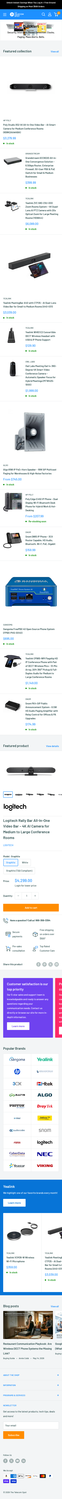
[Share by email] (56, 964)
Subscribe (13, 1434)
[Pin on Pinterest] (44, 964)
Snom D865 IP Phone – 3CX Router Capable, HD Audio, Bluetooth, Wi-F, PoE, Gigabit (40, 540)
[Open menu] (4, 14)
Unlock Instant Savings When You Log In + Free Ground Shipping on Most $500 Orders (31, 4)
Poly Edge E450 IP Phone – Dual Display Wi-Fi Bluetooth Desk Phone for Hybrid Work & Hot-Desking (41, 505)
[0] (56, 14)
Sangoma (7, 624)
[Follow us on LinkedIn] (23, 1461)
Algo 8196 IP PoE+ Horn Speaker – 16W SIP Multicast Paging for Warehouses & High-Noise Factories (29, 471)
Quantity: (8, 895)
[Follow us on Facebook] (5, 1461)
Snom (28, 532)
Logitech (8, 845)
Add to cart (31, 907)
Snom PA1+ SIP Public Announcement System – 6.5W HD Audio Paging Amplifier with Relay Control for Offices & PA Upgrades (41, 711)
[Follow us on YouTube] (17, 1461)
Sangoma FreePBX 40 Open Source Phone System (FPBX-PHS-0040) (29, 631)
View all (55, 51)
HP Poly (7, 120)
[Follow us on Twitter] (11, 1461)
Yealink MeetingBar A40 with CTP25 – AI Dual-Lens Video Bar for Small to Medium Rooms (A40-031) (29, 304)
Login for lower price (25, 885)
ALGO (5, 465)
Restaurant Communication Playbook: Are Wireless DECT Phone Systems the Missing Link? (27, 1348)
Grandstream (32, 153)
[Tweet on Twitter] (50, 964)
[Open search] (43, 14)
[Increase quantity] (35, 895)
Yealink (29, 198)
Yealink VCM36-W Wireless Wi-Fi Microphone (20, 1259)
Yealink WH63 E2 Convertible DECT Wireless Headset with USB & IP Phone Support (40, 336)
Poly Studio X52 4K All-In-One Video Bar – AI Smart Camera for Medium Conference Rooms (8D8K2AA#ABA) (29, 128)
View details (52, 746)
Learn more (14, 1202)
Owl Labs (30, 361)
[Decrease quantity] (18, 895)
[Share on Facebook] (38, 964)
